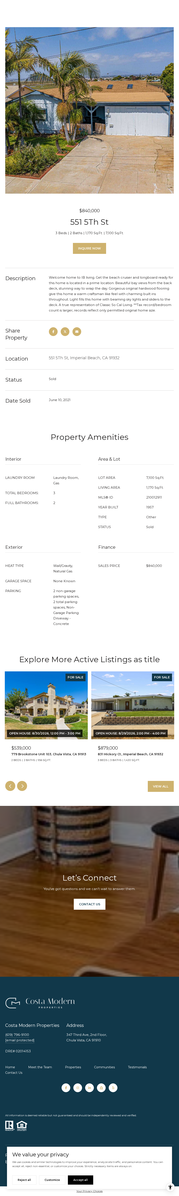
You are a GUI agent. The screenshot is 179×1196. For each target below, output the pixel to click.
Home (10, 1067)
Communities (104, 1067)
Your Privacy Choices (89, 1191)
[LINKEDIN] (89, 1087)
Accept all (80, 1180)
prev (10, 786)
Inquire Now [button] (89, 248)
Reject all (24, 1180)
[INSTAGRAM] (77, 1087)
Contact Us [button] (89, 904)
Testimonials (137, 1067)
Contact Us (13, 1073)
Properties (73, 1067)
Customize (52, 1180)
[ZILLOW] (101, 1087)
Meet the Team (40, 1067)
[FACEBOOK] (66, 1087)
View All (161, 786)
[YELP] (113, 1087)
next (22, 786)
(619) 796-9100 (17, 1035)
